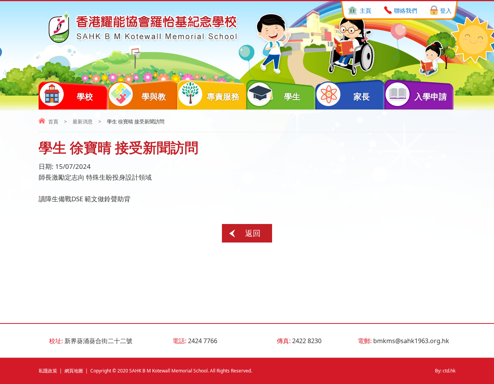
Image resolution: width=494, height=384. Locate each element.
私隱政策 (48, 370)
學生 (292, 96)
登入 (446, 10)
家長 (362, 96)
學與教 (154, 96)
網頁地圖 (73, 370)
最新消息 (83, 121)
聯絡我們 (405, 10)
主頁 (365, 10)
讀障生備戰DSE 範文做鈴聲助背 (84, 198)
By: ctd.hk (445, 370)
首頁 (53, 121)
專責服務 (223, 96)
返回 (253, 233)
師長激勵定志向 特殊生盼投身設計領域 (95, 177)
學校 (85, 96)
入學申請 (430, 96)
